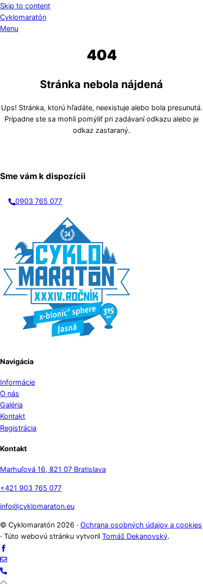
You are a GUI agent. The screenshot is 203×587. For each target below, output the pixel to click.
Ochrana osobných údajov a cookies (141, 525)
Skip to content (25, 5)
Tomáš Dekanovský (135, 536)
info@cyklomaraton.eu (37, 506)
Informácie (17, 382)
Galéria (11, 405)
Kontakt (12, 416)
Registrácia (18, 428)
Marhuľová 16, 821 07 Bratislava (53, 469)
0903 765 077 (38, 201)
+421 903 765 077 (31, 488)
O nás (9, 393)
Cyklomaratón (23, 17)
